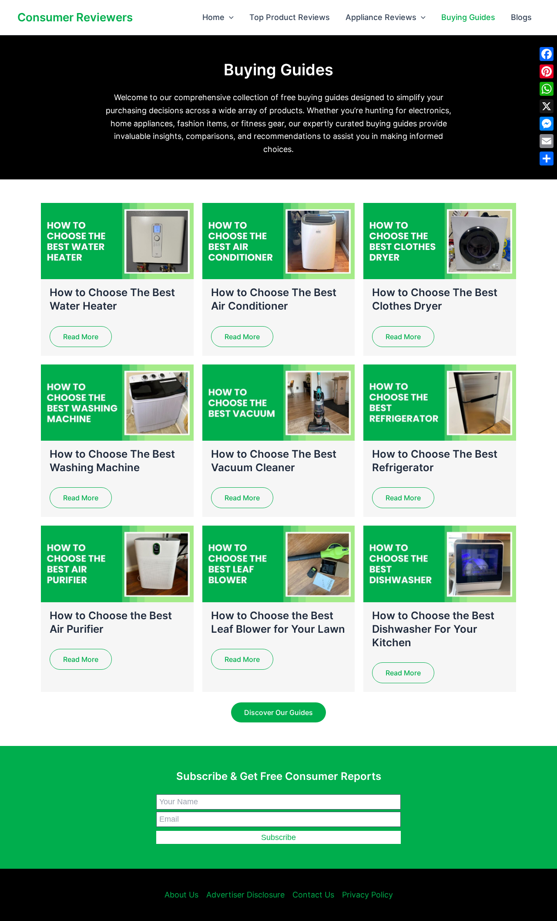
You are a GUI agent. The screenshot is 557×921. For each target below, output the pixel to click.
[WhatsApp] (546, 89)
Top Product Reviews (289, 17)
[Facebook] (546, 54)
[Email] (546, 141)
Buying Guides (468, 17)
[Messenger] (546, 123)
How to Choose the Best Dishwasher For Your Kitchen (433, 629)
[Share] (546, 158)
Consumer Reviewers (75, 17)
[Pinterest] (546, 71)
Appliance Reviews (381, 17)
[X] (546, 106)
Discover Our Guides (278, 712)
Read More (80, 336)
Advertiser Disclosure (245, 894)
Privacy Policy (367, 894)
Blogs (521, 17)
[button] (229, 17)
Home (213, 17)
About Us (181, 894)
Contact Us (313, 894)
